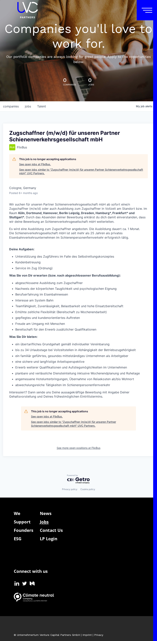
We (17, 513)
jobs (28, 106)
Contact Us (51, 530)
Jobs (44, 522)
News (46, 513)
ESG (17, 538)
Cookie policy (87, 489)
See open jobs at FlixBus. (35, 164)
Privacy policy (69, 489)
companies (11, 106)
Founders (23, 530)
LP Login (48, 538)
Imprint (87, 634)
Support (22, 522)
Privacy (98, 634)
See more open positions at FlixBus (78, 447)
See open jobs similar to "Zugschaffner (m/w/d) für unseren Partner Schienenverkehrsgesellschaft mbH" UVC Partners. (81, 171)
